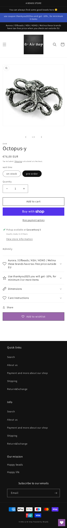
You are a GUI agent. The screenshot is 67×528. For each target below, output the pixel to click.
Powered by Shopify (40, 522)
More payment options (33, 220)
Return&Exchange (17, 389)
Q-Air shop (29, 522)
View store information (19, 239)
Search (11, 357)
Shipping (18, 161)
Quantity (7, 181)
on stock (11, 173)
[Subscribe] (56, 493)
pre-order (32, 173)
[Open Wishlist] (61, 522)
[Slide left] (26, 137)
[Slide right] (41, 137)
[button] (4, 44)
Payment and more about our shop (27, 373)
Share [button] (10, 307)
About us (12, 365)
